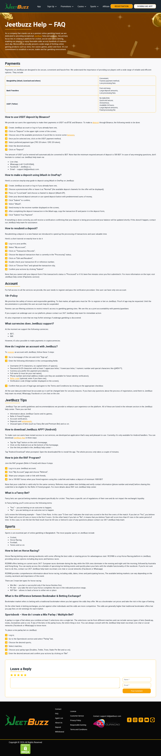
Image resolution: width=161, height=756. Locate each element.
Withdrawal (59, 731)
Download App (145, 6)
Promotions (66, 6)
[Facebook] (129, 720)
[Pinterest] (141, 720)
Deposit (58, 727)
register (11, 352)
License (73, 711)
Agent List (59, 718)
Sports (93, 6)
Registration (121, 6)
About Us (58, 722)
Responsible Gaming (78, 725)
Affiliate (106, 6)
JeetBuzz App (19, 437)
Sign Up (50, 6)
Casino (81, 6)
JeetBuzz (38, 36)
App (39, 6)
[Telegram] (152, 720)
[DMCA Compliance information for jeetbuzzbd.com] (25, 753)
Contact (58, 709)
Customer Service (77, 716)
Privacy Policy (75, 720)
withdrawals (27, 421)
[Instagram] (135, 720)
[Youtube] (146, 720)
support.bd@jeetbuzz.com (110, 716)
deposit (96, 122)
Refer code (14, 378)
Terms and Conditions (78, 729)
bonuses (70, 135)
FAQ (56, 713)
